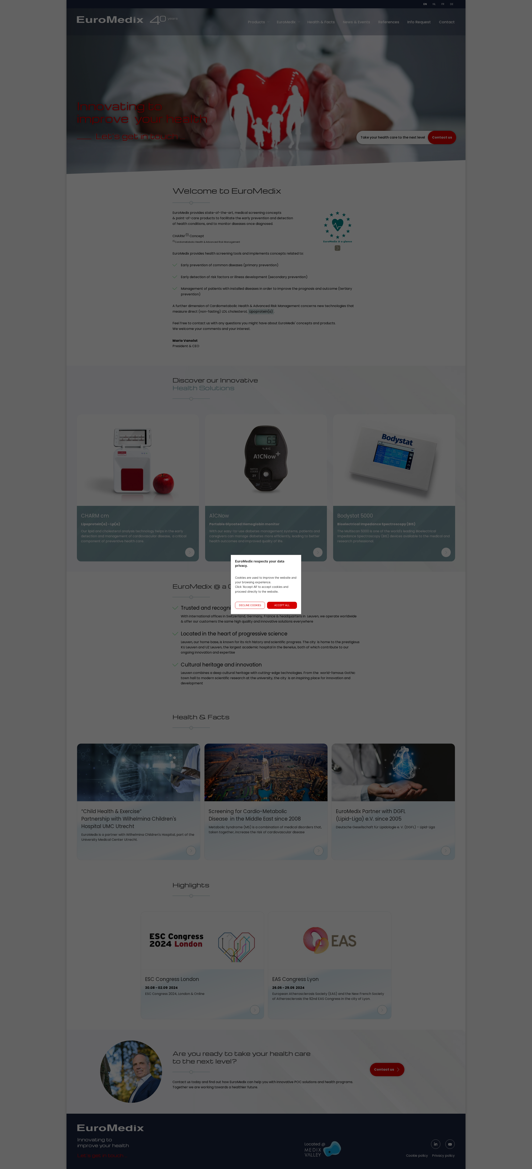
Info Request (419, 22)
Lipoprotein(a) (261, 311)
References (388, 22)
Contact (447, 22)
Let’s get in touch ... (102, 1155)
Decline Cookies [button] (250, 605)
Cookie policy (417, 1155)
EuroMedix (286, 22)
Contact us (442, 137)
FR (442, 4)
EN (425, 4)
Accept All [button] (282, 605)
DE (451, 4)
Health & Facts (321, 22)
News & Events (356, 22)
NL (434, 4)
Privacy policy (443, 1155)
